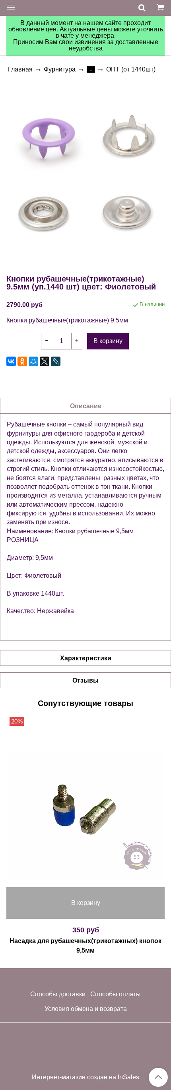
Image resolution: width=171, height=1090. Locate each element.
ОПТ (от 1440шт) (130, 69)
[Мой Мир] (33, 361)
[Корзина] (161, 8)
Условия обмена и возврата (86, 1008)
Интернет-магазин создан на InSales (85, 1077)
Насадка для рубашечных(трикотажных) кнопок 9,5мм (85, 946)
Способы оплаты (115, 994)
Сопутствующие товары (85, 703)
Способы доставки (58, 994)
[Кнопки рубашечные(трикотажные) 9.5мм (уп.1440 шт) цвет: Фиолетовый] (85, 173)
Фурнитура (60, 69)
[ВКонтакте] (11, 361)
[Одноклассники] (22, 361)
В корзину (85, 902)
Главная (20, 69)
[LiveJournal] (55, 361)
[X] (44, 361)
